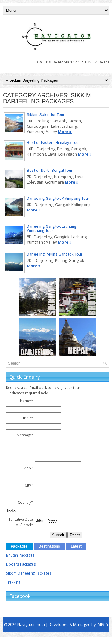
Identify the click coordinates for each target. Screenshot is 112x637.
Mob (28, 468)
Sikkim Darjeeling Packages (28, 573)
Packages (19, 546)
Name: (26, 400)
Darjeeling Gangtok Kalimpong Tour (58, 198)
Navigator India (31, 624)
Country (25, 502)
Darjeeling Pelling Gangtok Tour (54, 254)
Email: (27, 417)
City (29, 485)
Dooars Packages (21, 564)
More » (65, 131)
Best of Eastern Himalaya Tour (53, 142)
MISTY (103, 624)
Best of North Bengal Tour (50, 170)
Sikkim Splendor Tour (46, 114)
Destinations (49, 546)
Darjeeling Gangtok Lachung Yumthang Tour (51, 228)
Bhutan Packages (20, 555)
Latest (76, 546)
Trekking (13, 582)
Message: (25, 434)
